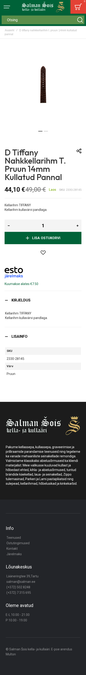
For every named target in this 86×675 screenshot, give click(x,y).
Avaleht (9, 30)
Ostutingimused (18, 543)
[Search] (80, 20)
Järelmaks (14, 554)
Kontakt (12, 548)
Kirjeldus (21, 300)
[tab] (43, 300)
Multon (11, 654)
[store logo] (43, 7)
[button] (40, 131)
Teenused (13, 537)
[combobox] (43, 20)
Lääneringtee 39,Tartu (22, 576)
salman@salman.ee (20, 581)
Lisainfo (19, 336)
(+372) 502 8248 (18, 587)
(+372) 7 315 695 (18, 592)
